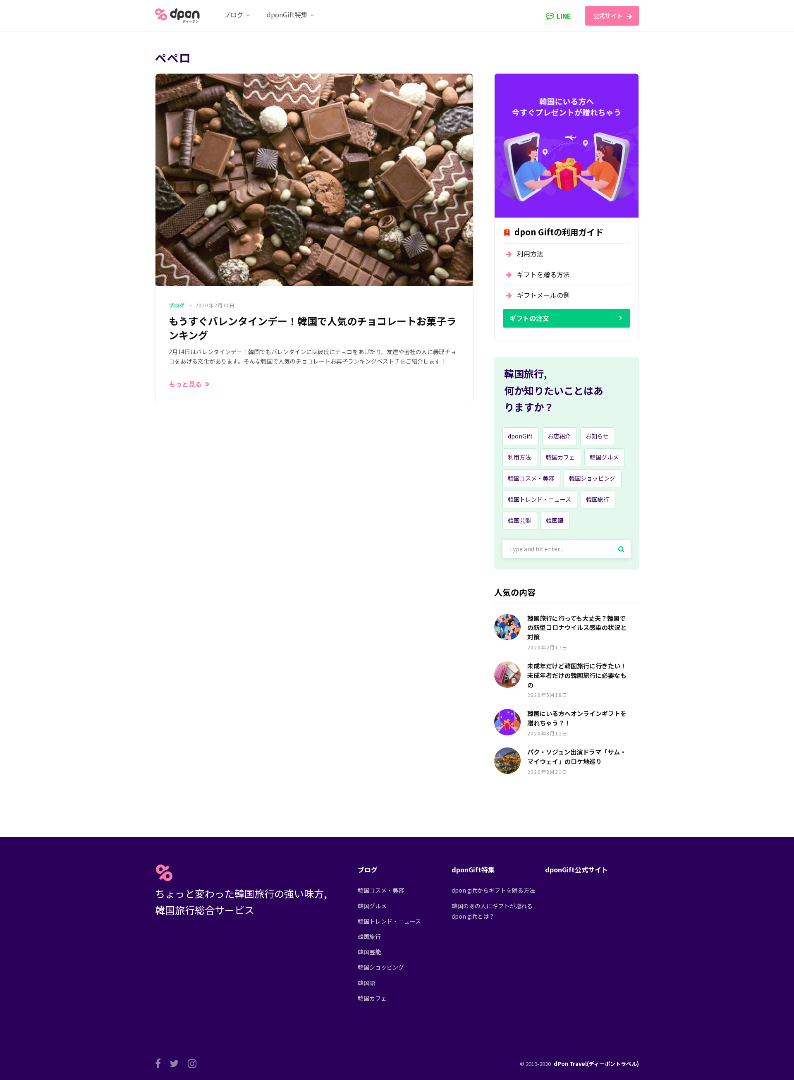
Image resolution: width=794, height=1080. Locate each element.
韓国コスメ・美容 (531, 478)
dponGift (520, 436)
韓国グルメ (604, 457)
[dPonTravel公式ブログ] (179, 15)
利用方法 (530, 254)
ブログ (177, 305)
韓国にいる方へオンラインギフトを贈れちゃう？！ (577, 718)
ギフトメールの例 (543, 295)
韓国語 (554, 520)
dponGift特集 (473, 869)
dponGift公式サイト (576, 869)
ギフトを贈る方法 (543, 274)
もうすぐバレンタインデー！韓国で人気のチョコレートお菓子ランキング (312, 328)
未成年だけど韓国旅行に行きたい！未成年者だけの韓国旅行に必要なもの (577, 675)
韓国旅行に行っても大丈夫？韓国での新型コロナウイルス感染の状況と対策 (577, 628)
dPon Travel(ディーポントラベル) (596, 1064)
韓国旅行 (597, 499)
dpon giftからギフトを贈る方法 (493, 890)
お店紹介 (559, 436)
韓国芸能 (519, 520)
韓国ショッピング (592, 478)
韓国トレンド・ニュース (539, 499)
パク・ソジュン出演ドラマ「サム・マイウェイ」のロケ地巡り (576, 756)
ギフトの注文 (529, 318)
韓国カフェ (560, 457)
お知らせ (597, 436)
